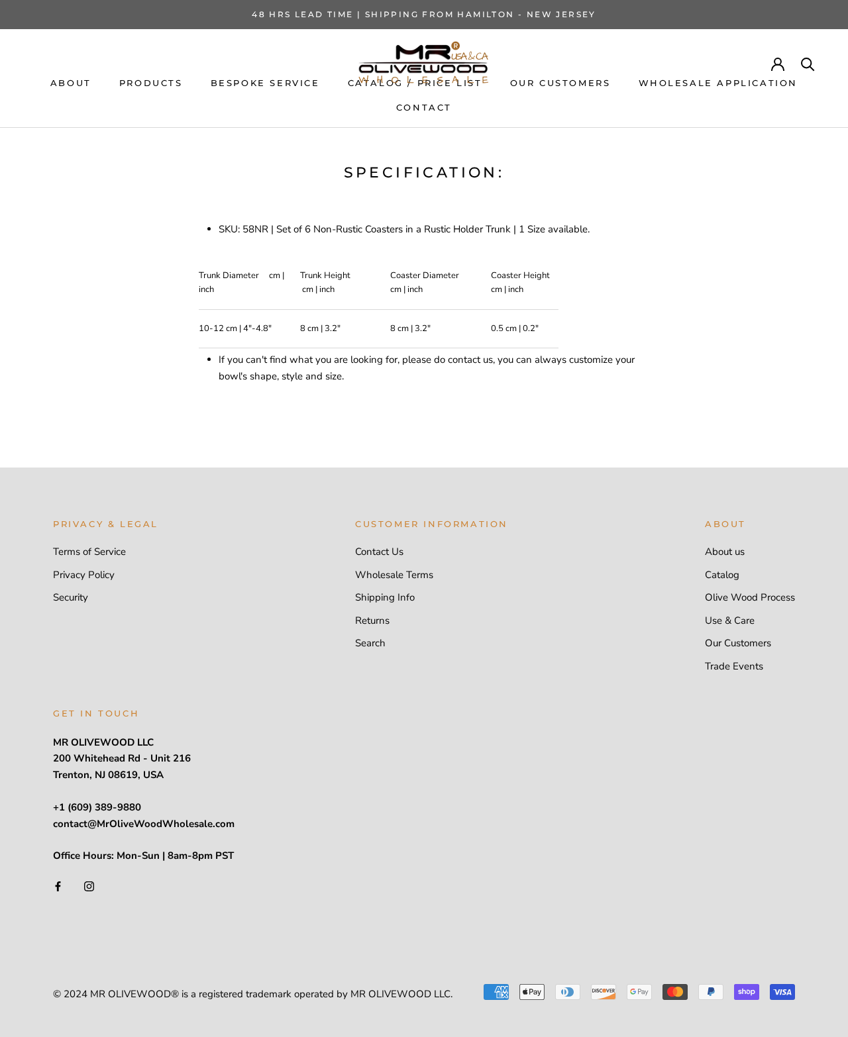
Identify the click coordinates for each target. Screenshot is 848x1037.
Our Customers (738, 643)
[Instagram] (89, 885)
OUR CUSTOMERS (560, 82)
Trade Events (734, 666)
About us (725, 551)
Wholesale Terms (394, 574)
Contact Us (379, 551)
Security (70, 597)
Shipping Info (385, 597)
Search (370, 643)
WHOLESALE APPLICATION (718, 82)
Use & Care (730, 620)
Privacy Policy (84, 574)
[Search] (808, 63)
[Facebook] (58, 885)
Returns (372, 620)
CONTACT (424, 107)
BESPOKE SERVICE (265, 82)
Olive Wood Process (750, 597)
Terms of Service (89, 551)
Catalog (722, 574)
